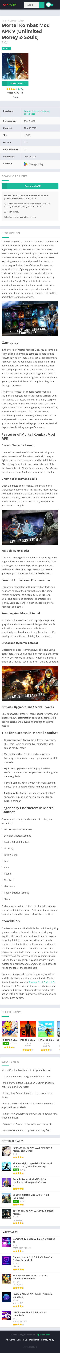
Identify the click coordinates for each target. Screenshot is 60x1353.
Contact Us (22, 1339)
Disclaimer (34, 1339)
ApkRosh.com (43, 1334)
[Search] (41, 5)
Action (21, 20)
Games (13, 20)
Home (5, 20)
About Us (10, 1339)
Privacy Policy (47, 1339)
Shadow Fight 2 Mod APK (42, 982)
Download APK (17, 83)
